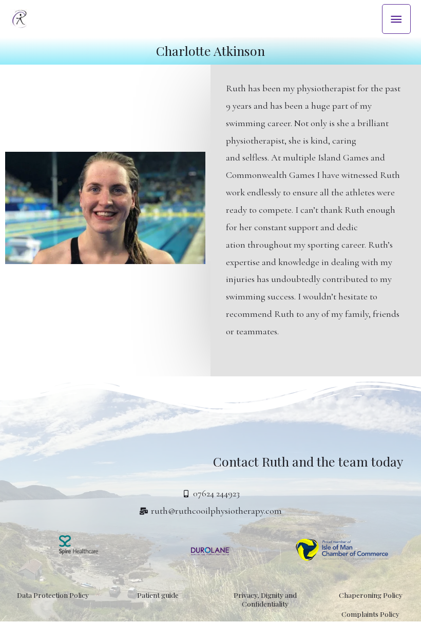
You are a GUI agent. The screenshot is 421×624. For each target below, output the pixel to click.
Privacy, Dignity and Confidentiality (265, 599)
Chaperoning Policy (371, 594)
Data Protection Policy (53, 594)
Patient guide (158, 594)
